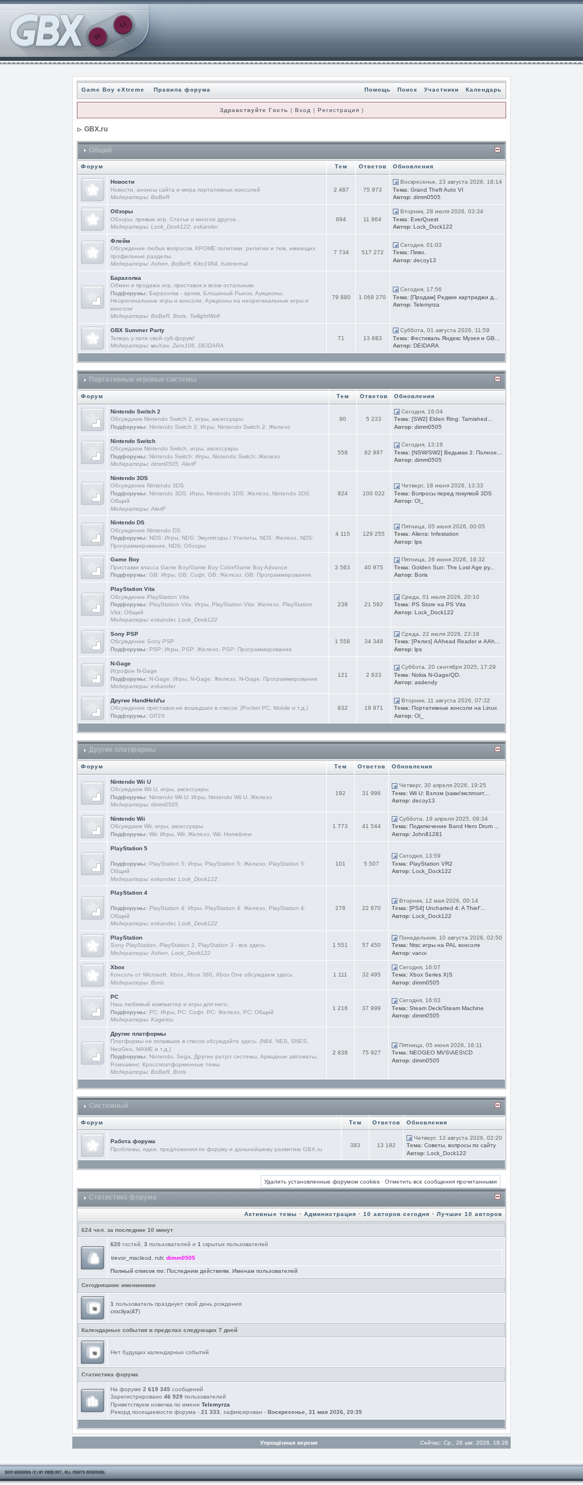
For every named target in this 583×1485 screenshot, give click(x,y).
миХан (160, 345)
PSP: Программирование (257, 649)
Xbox (117, 967)
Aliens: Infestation (435, 534)
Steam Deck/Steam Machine (446, 1008)
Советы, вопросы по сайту (460, 1145)
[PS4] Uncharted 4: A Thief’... (447, 908)
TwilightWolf (205, 316)
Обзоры (121, 211)
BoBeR (160, 197)
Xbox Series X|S (431, 974)
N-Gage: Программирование (278, 679)
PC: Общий (258, 1012)
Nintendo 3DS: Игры (176, 493)
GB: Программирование (278, 575)
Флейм (120, 241)
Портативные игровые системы (142, 379)
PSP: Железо (200, 649)
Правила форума (182, 89)
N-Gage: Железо (213, 679)
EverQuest (424, 219)
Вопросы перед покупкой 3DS (452, 493)
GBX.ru (96, 129)
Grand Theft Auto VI (436, 190)
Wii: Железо (193, 834)
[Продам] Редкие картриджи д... (454, 297)
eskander (206, 227)
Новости (122, 182)
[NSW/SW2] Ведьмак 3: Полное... (457, 452)
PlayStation (126, 937)
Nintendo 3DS (129, 478)
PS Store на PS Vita (439, 604)
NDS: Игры (163, 538)
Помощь (377, 89)
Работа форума (132, 1141)
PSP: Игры (163, 649)
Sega (183, 1056)
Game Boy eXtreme (113, 89)
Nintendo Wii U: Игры (177, 797)
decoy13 (424, 260)
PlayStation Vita (132, 589)
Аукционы (268, 293)
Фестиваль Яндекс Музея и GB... (455, 338)
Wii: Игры (161, 834)
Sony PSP (124, 634)
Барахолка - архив (174, 293)
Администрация (330, 1214)
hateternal (234, 263)
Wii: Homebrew (232, 834)
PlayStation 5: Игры (175, 864)
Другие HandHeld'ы (137, 700)
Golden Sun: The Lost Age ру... (453, 567)
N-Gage (120, 663)
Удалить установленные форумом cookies (322, 1181)
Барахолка (125, 278)
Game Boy (124, 559)
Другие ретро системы (225, 1056)
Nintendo (161, 1056)
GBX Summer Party (137, 330)
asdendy (425, 682)
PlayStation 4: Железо (235, 908)
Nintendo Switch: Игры (179, 456)
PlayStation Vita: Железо (245, 604)
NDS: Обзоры (187, 546)
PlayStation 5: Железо (235, 864)
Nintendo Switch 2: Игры (181, 427)
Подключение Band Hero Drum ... (454, 826)
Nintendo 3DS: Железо (238, 493)
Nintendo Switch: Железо (246, 456)
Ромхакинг (124, 1064)
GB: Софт (191, 575)
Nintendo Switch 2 (135, 411)
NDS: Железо (278, 538)
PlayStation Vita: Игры (178, 604)
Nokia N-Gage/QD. (436, 675)
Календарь (484, 89)
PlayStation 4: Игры (175, 908)
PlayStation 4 (128, 893)
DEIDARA (211, 345)
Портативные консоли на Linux (454, 708)
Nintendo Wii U (130, 782)
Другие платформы (122, 750)
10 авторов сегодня (396, 1214)
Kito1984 (205, 263)
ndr (159, 1258)
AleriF (189, 464)
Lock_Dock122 (170, 227)
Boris (179, 316)
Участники (441, 89)
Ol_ (419, 501)
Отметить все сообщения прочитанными (441, 1181)
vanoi (419, 953)
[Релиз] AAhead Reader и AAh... (456, 641)
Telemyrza (426, 304)
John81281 (427, 834)
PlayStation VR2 (431, 864)
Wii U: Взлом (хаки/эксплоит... (449, 793)
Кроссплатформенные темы (181, 1064)
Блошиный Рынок (227, 293)
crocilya (120, 1311)
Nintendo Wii (127, 819)
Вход (303, 110)
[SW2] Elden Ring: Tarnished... (452, 419)
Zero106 (184, 345)
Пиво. (418, 252)
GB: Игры (162, 575)
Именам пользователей (265, 1271)
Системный (108, 1106)
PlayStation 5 (128, 848)
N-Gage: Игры (168, 679)
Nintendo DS (127, 522)
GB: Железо (224, 575)
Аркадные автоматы (288, 1056)
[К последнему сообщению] (396, 182)
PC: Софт (190, 1012)
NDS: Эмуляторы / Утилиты (219, 538)
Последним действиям (198, 1271)
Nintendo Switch (132, 441)
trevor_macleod (131, 1258)
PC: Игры (161, 1012)
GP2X (157, 716)
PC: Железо (223, 1012)
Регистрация (338, 110)
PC (114, 997)
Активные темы (270, 1214)
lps (418, 542)
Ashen (159, 263)
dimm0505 (427, 197)
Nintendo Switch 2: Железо (253, 427)
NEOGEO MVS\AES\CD (441, 1052)
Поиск (407, 89)
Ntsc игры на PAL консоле (445, 945)
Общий (100, 150)
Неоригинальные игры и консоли (156, 300)
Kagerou (162, 1019)
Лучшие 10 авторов (469, 1214)
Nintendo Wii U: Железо (240, 797)
